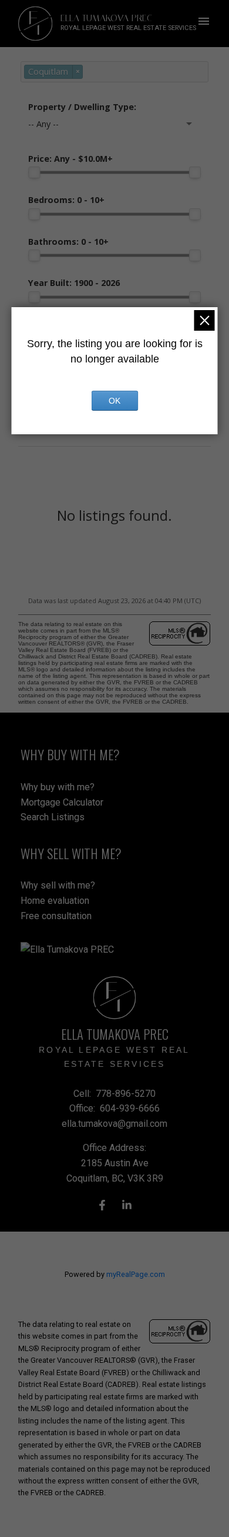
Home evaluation (55, 900)
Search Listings (53, 817)
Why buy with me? (58, 787)
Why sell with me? (58, 885)
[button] (102, 1205)
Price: (70, 158)
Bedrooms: (66, 199)
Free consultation (56, 915)
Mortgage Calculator (62, 802)
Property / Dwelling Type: (82, 106)
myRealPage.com (135, 1274)
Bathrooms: (68, 241)
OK (114, 400)
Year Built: (74, 282)
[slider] (34, 172)
